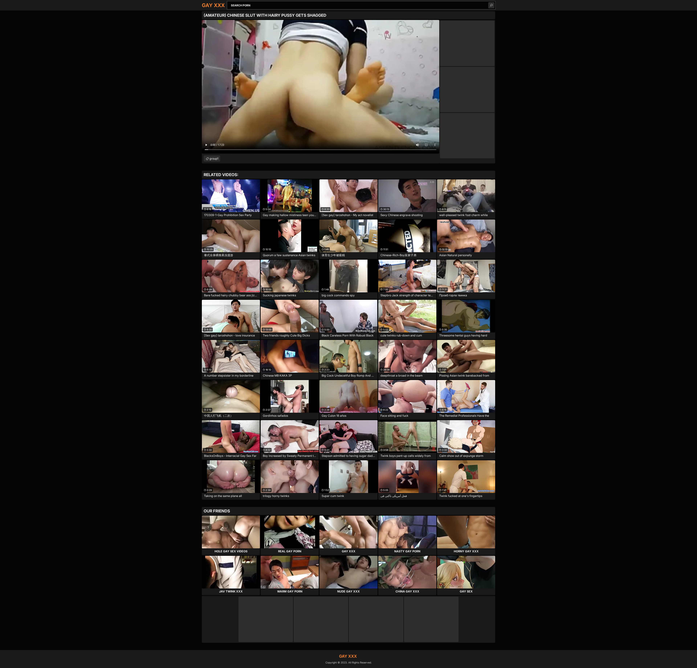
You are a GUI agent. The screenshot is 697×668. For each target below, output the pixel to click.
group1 (213, 158)
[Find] (491, 5)
